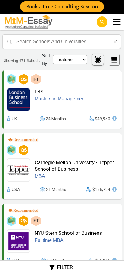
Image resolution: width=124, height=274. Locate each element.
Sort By (46, 59)
